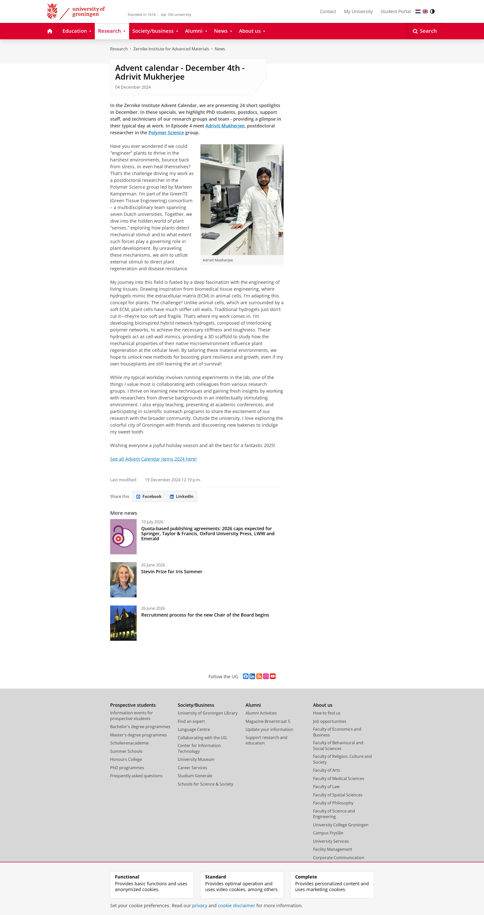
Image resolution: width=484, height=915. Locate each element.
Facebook (152, 496)
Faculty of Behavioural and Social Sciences (338, 745)
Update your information (269, 729)
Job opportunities (329, 721)
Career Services (192, 767)
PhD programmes (127, 767)
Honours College (126, 759)
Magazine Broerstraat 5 (268, 721)
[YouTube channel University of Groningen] (273, 676)
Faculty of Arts (326, 770)
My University (358, 11)
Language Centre (194, 729)
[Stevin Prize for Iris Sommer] (123, 579)
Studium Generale (195, 775)
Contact (328, 11)
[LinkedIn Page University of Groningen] (252, 676)
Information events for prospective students (131, 715)
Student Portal (396, 11)
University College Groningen (341, 825)
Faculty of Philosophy (333, 803)
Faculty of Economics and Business (337, 732)
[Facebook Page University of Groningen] (246, 676)
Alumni (253, 705)
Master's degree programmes (138, 735)
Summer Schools (126, 751)
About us (322, 705)
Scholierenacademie (129, 743)
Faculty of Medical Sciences (338, 778)
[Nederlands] (417, 11)
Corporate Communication (338, 857)
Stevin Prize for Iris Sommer (171, 571)
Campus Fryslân (328, 833)
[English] (425, 11)
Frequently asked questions (136, 775)
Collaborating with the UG (202, 737)
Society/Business (196, 705)
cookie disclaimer (236, 905)
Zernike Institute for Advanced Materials (171, 49)
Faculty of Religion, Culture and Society (342, 759)
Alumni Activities (261, 713)
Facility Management (332, 849)
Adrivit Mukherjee (225, 126)
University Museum (196, 759)
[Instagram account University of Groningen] (266, 676)
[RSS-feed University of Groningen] (259, 676)
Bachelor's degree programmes (140, 726)
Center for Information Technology (199, 748)
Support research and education (266, 740)
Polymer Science (166, 132)
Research (119, 49)
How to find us (327, 713)
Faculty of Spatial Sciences (337, 795)
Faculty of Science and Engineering (334, 814)
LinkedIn (185, 496)
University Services (331, 841)
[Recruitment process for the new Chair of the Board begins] (123, 623)
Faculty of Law (326, 786)
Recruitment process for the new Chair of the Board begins (205, 614)
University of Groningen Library (207, 713)
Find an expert (191, 721)
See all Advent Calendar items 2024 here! (153, 459)
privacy (199, 905)
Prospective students (133, 705)
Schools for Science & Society (205, 784)
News (220, 49)
